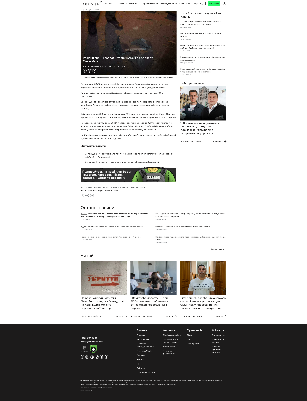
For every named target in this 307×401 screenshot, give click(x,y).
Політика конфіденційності (145, 345)
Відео (189, 335)
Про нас (183, 4)
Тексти (120, 4)
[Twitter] (89, 71)
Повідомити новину (218, 340)
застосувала (108, 154)
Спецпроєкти (193, 344)
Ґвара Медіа (86, 10)
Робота (140, 359)
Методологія (169, 346)
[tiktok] (106, 357)
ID (138, 364)
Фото (189, 339)
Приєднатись (218, 335)
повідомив (94, 93)
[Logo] (91, 3)
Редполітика (143, 339)
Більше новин (217, 249)
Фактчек (133, 4)
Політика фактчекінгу (168, 352)
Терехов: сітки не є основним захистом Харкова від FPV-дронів (111, 237)
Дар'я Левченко (91, 66)
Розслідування (167, 4)
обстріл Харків (112, 191)
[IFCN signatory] (93, 349)
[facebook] (82, 357)
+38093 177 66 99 (89, 338)
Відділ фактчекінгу (172, 335)
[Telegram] (94, 71)
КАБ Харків (98, 191)
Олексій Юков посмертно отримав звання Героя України (182, 227)
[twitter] (97, 357)
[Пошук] (201, 3)
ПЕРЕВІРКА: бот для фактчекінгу (170, 340)
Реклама (141, 355)
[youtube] (101, 357)
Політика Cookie (145, 351)
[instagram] (87, 357)
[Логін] (224, 3)
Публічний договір (146, 372)
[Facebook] (85, 71)
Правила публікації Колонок (216, 349)
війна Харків (87, 191)
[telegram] (92, 357)
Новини (108, 4)
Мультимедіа (148, 4)
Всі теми (141, 368)
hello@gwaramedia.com (92, 341)
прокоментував (106, 162)
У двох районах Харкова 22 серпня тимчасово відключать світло (112, 227)
